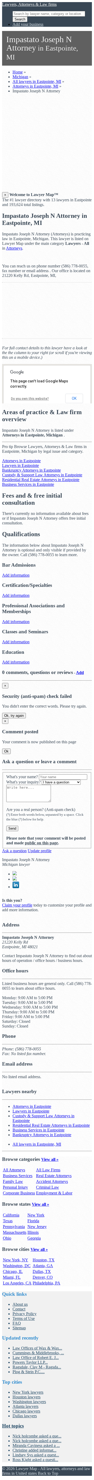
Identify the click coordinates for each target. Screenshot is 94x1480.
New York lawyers (28, 1392)
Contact (19, 1309)
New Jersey (37, 1226)
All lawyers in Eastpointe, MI (37, 81)
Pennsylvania (14, 1226)
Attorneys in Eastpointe (21, 461)
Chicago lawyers (26, 1411)
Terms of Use (24, 1318)
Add (80, 672)
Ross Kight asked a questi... (35, 1459)
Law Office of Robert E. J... (36, 1357)
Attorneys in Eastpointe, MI (35, 86)
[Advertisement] (47, 145)
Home (18, 72)
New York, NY (15, 1260)
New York (35, 1215)
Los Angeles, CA (17, 1283)
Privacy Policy (25, 1314)
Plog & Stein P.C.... (29, 1372)
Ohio (7, 1238)
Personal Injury (15, 1187)
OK (74, 398)
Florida (33, 1221)
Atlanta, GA (43, 1265)
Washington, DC (17, 1265)
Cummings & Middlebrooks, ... (38, 1353)
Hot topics (13, 1426)
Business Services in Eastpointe (28, 484)
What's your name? (22, 777)
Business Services (17, 1175)
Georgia (34, 1238)
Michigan (20, 77)
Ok (6, 751)
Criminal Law (47, 1187)
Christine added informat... (34, 1450)
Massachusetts (14, 1232)
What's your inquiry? (23, 782)
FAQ (17, 1323)
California (11, 1215)
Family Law (13, 1181)
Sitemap (19, 1328)
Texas (8, 1221)
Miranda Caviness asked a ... (36, 1445)
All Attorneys (14, 1170)
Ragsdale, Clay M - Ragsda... (37, 1367)
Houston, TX (44, 1260)
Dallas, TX (42, 1271)
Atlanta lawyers (25, 1406)
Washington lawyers (29, 1401)
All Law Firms (48, 1170)
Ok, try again (14, 716)
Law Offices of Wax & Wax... (37, 1348)
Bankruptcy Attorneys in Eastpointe (31, 470)
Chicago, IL (13, 1271)
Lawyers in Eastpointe (20, 465)
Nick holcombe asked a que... (37, 1436)
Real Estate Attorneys (54, 1175)
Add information (16, 575)
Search (20, 19)
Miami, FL (12, 1277)
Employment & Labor (54, 1193)
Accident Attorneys (52, 1181)
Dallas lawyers (25, 1416)
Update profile (39, 851)
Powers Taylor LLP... (30, 1362)
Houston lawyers (26, 1397)
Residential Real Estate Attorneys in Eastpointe (40, 479)
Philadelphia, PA (46, 1283)
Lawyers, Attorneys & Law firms (29, 4)
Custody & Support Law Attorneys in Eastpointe (42, 475)
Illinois (33, 1232)
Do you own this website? (30, 399)
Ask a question (14, 851)
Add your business (28, 24)
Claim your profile (17, 905)
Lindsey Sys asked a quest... (36, 1455)
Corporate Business (19, 1193)
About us (20, 1304)
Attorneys (14, 248)
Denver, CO (43, 1277)
